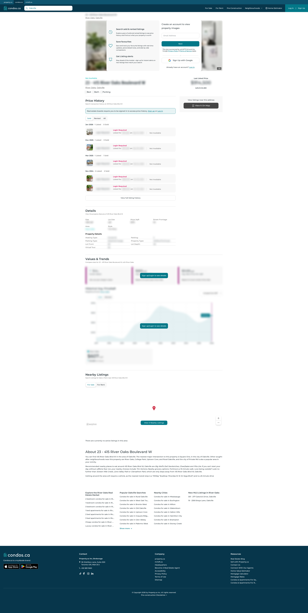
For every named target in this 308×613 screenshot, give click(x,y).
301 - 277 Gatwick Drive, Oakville (202, 497)
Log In (291, 8)
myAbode (20, 560)
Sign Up (301, 8)
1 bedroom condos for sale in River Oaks (102, 503)
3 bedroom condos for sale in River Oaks (103, 507)
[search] (48, 8)
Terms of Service (186, 51)
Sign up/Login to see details (154, 275)
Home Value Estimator (240, 571)
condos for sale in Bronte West (133, 504)
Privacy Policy (173, 51)
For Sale (208, 8)
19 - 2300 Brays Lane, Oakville (200, 500)
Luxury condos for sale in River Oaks (101, 526)
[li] (92, 573)
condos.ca (19, 2)
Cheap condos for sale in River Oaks (101, 522)
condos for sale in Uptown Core (133, 512)
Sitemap (158, 580)
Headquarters (161, 565)
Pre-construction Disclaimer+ (154, 595)
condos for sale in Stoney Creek (168, 524)
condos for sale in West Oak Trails (134, 500)
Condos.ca (7, 560)
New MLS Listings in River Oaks (203, 493)
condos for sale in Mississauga (167, 497)
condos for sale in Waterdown (167, 508)
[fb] (85, 573)
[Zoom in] (218, 418)
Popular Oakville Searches (133, 493)
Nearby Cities (160, 493)
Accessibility (160, 571)
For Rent (219, 8)
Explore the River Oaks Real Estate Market (99, 494)
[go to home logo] (16, 555)
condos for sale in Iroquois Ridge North (137, 516)
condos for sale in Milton (165, 504)
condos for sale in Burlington (167, 500)
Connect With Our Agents (242, 568)
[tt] (81, 573)
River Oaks (90, 18)
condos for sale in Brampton (166, 520)
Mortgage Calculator (239, 574)
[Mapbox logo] (91, 424)
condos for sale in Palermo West (134, 524)
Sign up (151, 111)
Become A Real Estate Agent (167, 568)
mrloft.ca (29, 2)
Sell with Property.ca (240, 562)
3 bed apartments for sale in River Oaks (102, 518)
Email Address (168, 35)
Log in (192, 67)
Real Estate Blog (238, 559)
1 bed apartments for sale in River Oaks (102, 510)
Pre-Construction (234, 8)
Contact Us (235, 565)
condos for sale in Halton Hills (167, 512)
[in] (88, 573)
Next (180, 44)
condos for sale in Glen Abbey (133, 520)
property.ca (8, 2)
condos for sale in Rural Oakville (134, 497)
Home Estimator (275, 8)
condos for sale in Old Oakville (133, 508)
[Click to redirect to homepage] (12, 8)
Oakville (99, 18)
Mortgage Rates (237, 577)
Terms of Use (160, 577)
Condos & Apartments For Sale (244, 580)
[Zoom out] (218, 422)
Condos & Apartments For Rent (244, 583)
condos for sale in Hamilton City (168, 516)
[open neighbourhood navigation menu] (261, 8)
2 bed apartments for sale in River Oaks (102, 514)
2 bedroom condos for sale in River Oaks (103, 499)
